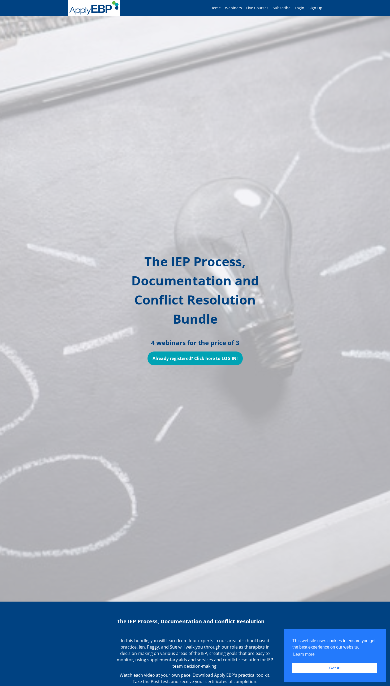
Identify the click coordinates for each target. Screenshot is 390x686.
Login (299, 7)
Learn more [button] (304, 654)
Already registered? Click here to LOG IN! (195, 358)
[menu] (264, 8)
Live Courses (257, 7)
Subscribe (282, 7)
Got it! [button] (335, 668)
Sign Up (315, 7)
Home (215, 7)
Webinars (233, 7)
